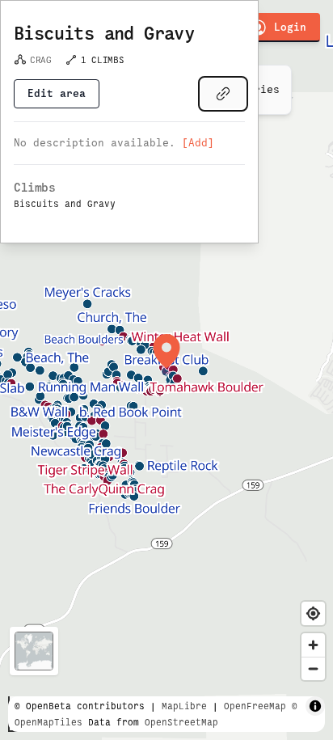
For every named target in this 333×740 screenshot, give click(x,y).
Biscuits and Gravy (104, 33)
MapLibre (184, 706)
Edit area (56, 93)
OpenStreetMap (181, 722)
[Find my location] (313, 613)
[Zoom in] (313, 645)
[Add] (198, 143)
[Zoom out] (313, 668)
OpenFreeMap (255, 706)
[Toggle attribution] (315, 706)
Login (290, 27)
